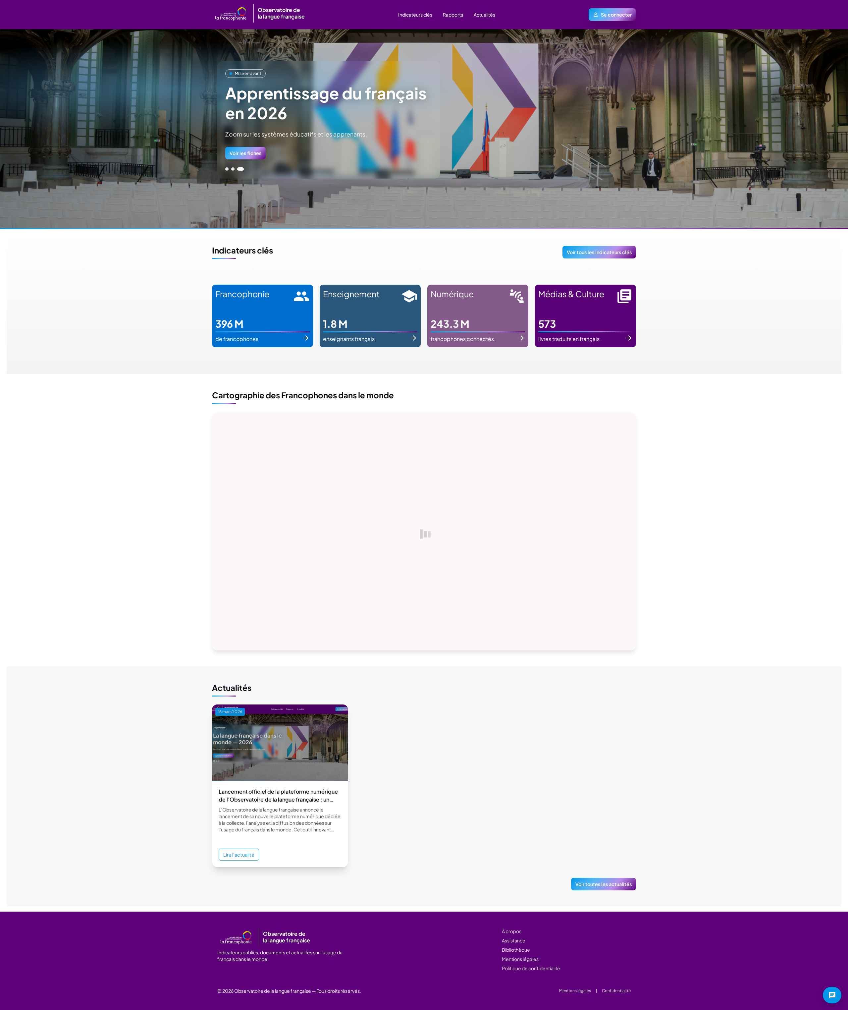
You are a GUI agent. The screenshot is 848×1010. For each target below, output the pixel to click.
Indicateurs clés (415, 15)
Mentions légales (520, 959)
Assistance (513, 940)
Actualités (484, 15)
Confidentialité (616, 990)
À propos (511, 931)
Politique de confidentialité (531, 968)
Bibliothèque (516, 950)
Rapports (453, 15)
